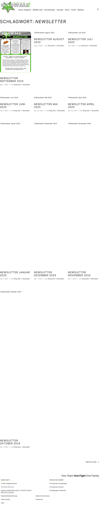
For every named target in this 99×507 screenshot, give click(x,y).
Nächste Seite (92, 462)
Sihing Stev (17, 84)
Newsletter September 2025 (12, 80)
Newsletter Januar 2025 (15, 274)
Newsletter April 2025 (81, 106)
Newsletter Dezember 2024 (45, 274)
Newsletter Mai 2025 (46, 106)
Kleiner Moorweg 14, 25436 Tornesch (19, 490)
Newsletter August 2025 (49, 41)
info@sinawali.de (11, 483)
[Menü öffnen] (98, 9)
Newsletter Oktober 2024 (10, 442)
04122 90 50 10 (9, 487)
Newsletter (26, 84)
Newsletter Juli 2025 (80, 41)
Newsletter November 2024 (79, 274)
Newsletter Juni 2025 (12, 106)
